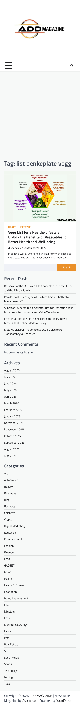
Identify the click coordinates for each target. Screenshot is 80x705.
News (7, 631)
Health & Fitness (14, 585)
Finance (9, 552)
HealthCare (11, 592)
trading (8, 677)
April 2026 (10, 396)
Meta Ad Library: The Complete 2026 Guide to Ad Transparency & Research (33, 331)
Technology (11, 670)
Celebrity (9, 513)
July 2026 (10, 377)
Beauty (8, 486)
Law (6, 605)
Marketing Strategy (16, 624)
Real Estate (11, 644)
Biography (10, 493)
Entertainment (13, 539)
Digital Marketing (14, 526)
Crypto (8, 519)
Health (12, 227)
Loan (7, 618)
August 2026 (12, 370)
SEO (6, 651)
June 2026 (10, 383)
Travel (7, 684)
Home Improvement (16, 598)
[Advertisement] (40, 115)
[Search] (72, 65)
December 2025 (14, 423)
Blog (6, 499)
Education (10, 532)
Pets (7, 638)
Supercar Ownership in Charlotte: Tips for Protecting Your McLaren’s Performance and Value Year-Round (38, 310)
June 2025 (10, 455)
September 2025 (14, 442)
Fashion (9, 545)
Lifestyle (25, 227)
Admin (15, 248)
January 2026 (12, 416)
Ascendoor (29, 700)
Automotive (11, 480)
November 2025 (14, 429)
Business (9, 506)
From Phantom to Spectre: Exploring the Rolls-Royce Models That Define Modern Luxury (35, 320)
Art (6, 473)
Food (7, 559)
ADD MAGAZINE (41, 695)
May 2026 (10, 390)
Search (67, 267)
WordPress (63, 700)
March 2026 (11, 403)
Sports (8, 664)
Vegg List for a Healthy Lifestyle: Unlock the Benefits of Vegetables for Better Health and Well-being (38, 237)
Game (7, 572)
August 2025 (12, 449)
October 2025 (12, 436)
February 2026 (13, 409)
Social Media (11, 657)
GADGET (9, 565)
